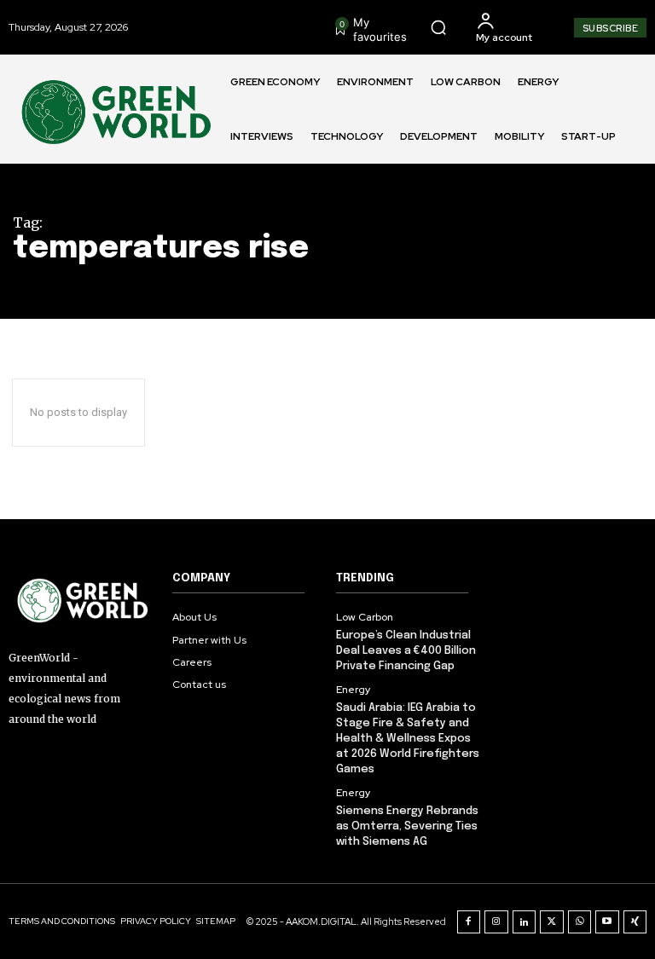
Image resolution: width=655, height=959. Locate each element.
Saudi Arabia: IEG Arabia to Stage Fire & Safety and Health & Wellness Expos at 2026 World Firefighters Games (407, 739)
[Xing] (635, 922)
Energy (353, 690)
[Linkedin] (524, 922)
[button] (438, 27)
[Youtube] (607, 922)
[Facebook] (469, 922)
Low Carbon (364, 617)
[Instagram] (496, 922)
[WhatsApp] (580, 922)
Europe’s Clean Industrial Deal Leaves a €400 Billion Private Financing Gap (406, 651)
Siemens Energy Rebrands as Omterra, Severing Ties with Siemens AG (407, 826)
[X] (552, 922)
